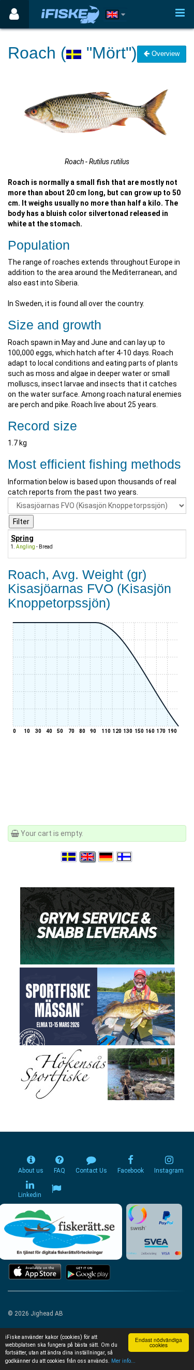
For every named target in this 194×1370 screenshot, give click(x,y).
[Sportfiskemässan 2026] (97, 1006)
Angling (25, 547)
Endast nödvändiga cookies (158, 1342)
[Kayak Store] (97, 925)
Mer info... (123, 1361)
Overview (165, 53)
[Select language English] (88, 857)
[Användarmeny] (14, 14)
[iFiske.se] (70, 14)
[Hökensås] (97, 1074)
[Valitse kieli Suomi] (124, 857)
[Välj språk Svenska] (69, 857)
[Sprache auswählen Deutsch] (106, 857)
